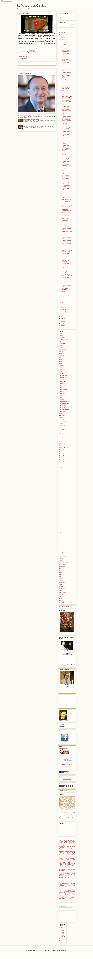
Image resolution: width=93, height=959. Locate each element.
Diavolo (60, 397)
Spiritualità (61, 580)
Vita (60, 600)
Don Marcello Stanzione (64, 409)
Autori (60, 363)
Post (62, 15)
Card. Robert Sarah (63, 375)
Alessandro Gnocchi (63, 339)
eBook (60, 413)
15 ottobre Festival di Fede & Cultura (65, 257)
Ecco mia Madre (64, 258)
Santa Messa (62, 566)
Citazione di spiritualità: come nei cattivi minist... (66, 110)
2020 (62, 34)
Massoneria (61, 497)
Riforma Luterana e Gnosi (66, 46)
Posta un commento (23, 58)
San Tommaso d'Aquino (64, 562)
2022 (62, 30)
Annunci (61, 345)
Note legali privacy (63, 790)
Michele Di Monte (62, 499)
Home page (36, 63)
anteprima (61, 347)
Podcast (61, 538)
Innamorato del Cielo (65, 201)
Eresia (60, 427)
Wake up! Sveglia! (65, 112)
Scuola (60, 574)
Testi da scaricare (62, 588)
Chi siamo (61, 919)
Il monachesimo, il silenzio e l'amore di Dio (66, 283)
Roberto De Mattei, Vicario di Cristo (27, 48)
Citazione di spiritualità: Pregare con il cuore (66, 165)
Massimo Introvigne (63, 493)
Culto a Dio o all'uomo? (66, 199)
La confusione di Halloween (64, 67)
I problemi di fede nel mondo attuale (65, 125)
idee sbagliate (62, 461)
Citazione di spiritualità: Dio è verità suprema (66, 176)
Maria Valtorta (62, 489)
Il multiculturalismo (65, 178)
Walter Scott (61, 602)
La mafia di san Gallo (65, 235)
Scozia (60, 572)
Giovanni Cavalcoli (63, 453)
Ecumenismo (61, 419)
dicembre (64, 41)
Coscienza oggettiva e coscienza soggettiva (66, 120)
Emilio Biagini (62, 425)
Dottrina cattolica (62, 411)
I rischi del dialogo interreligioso (65, 114)
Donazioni (61, 917)
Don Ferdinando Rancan (64, 403)
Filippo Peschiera (63, 930)
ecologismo (61, 415)
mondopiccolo (62, 505)
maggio (63, 305)
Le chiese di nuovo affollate (65, 168)
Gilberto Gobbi (62, 447)
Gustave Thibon (62, 459)
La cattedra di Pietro (65, 56)
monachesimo (62, 501)
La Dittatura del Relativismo (64, 221)
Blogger (65, 950)
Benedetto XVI (24, 52)
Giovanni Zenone (62, 455)
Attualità (61, 359)
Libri (31, 52)
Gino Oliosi (61, 449)
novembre (64, 42)
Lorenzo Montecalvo (63, 481)
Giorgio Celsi (61, 451)
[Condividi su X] (32, 51)
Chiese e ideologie (65, 214)
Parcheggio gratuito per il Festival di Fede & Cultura (66, 206)
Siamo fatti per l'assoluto (66, 103)
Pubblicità (61, 548)
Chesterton (61, 383)
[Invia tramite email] (29, 51)
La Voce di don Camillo (31, 5)
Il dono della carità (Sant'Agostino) (65, 51)
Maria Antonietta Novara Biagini (65, 487)
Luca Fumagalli (62, 483)
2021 (62, 32)
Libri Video (61, 475)
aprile (63, 307)
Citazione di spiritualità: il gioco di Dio (66, 123)
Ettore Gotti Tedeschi (63, 429)
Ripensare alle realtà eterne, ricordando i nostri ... (65, 153)
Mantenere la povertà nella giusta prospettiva (66, 275)
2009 (62, 326)
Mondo (60, 503)
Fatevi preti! (63, 291)
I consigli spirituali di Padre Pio (65, 180)
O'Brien (60, 520)
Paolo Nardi (61, 530)
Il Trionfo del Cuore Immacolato (65, 261)
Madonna (61, 485)
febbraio (63, 311)
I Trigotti (61, 749)
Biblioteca (61, 915)
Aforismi (61, 335)
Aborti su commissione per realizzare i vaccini (31, 125)
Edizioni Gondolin (62, 421)
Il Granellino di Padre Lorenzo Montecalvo (31, 119)
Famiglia (61, 435)
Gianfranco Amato (62, 445)
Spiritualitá (37, 52)
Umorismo (61, 594)
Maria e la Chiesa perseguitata (65, 140)
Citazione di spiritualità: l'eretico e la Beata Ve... (66, 60)
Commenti (63, 17)
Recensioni (61, 550)
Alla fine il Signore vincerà (66, 212)
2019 (62, 36)
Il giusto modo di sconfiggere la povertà (66, 210)
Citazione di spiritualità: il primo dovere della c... (66, 101)
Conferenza (61, 391)
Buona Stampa (62, 373)
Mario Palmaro (62, 491)
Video (41, 52)
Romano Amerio (62, 556)
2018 (62, 37)
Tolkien (60, 590)
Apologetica (61, 355)
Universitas (61, 596)
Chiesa (29, 52)
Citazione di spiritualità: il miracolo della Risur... (66, 88)
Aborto (60, 333)
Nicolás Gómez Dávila (63, 516)
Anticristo (61, 351)
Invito (60, 463)
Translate (69, 908)
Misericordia (63, 91)
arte (60, 357)
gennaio (63, 312)
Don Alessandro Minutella (64, 401)
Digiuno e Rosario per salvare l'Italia (65, 197)
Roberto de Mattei (62, 554)
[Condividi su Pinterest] (34, 51)
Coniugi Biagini (62, 393)
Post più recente (21, 63)
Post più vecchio (51, 63)
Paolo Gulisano (62, 528)
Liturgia (60, 477)
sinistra (60, 576)
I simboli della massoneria (66, 231)
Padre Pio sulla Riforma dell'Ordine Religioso (66, 246)
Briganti (60, 371)
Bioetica (60, 369)
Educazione (61, 423)
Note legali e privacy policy (62, 819)
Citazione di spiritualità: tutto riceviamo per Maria (66, 149)
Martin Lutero (64, 104)
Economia (61, 417)
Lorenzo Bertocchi (63, 479)
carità (60, 379)
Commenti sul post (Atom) (38, 67)
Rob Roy (61, 552)
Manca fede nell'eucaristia (66, 57)
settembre (64, 298)
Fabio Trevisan (62, 433)
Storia (60, 584)
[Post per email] (27, 51)
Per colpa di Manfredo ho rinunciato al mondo (66, 251)
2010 (62, 325)
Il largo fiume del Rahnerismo (64, 289)
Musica (60, 512)
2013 (62, 320)
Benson (60, 367)
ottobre (63, 44)
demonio (61, 395)
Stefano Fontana (62, 582)
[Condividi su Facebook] (33, 51)
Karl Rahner (61, 467)
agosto (63, 300)
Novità (60, 518)
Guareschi (61, 457)
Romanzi (61, 558)
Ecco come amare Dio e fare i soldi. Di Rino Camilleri (66, 128)
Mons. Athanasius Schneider (65, 507)
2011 (62, 323)
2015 (62, 316)
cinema (60, 387)
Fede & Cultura (62, 437)
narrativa (61, 513)
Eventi (60, 431)
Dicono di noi (61, 399)
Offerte (60, 522)
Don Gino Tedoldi (62, 407)
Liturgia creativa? (64, 90)
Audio (60, 361)
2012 (62, 321)
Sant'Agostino (62, 564)
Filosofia (61, 439)
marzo (63, 309)
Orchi (60, 526)
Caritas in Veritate (65, 218)
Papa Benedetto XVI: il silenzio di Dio (65, 156)
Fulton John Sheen (63, 443)
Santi (60, 568)
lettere (60, 471)
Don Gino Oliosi (62, 405)
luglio (63, 302)
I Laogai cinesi (64, 85)
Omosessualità (62, 524)
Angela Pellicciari (62, 343)
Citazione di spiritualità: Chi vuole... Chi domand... (66, 76)
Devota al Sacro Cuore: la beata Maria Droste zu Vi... (66, 97)
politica (60, 540)
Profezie (61, 546)
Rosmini (61, 560)
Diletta (62, 927)
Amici (60, 341)
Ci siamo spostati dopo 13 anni (25, 70)
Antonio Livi (61, 353)
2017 (62, 39)
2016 (62, 314)
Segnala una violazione (64, 606)
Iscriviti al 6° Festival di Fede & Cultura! (66, 269)
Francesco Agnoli (62, 441)
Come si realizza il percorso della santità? (66, 159)
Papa (34, 52)
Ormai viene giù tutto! (65, 65)
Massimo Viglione (62, 495)
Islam (60, 465)
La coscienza (64, 248)
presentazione (62, 544)
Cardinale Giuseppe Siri (64, 377)
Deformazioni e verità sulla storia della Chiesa (66, 226)
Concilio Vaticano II (63, 389)
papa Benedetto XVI (46, 33)
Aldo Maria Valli (62, 337)
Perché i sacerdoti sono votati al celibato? (66, 143)
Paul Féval (61, 534)
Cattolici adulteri (62, 381)
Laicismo (61, 469)
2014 (62, 318)
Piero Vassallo (62, 536)
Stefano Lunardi (62, 941)
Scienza (60, 570)
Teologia (61, 586)
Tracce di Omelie (62, 592)
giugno (63, 304)
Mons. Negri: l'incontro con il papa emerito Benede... (65, 80)
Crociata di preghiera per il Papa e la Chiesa (26, 115)
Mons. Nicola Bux (62, 510)
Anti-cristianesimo (62, 349)
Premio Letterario (62, 542)
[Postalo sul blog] (31, 51)
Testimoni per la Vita (63, 748)
